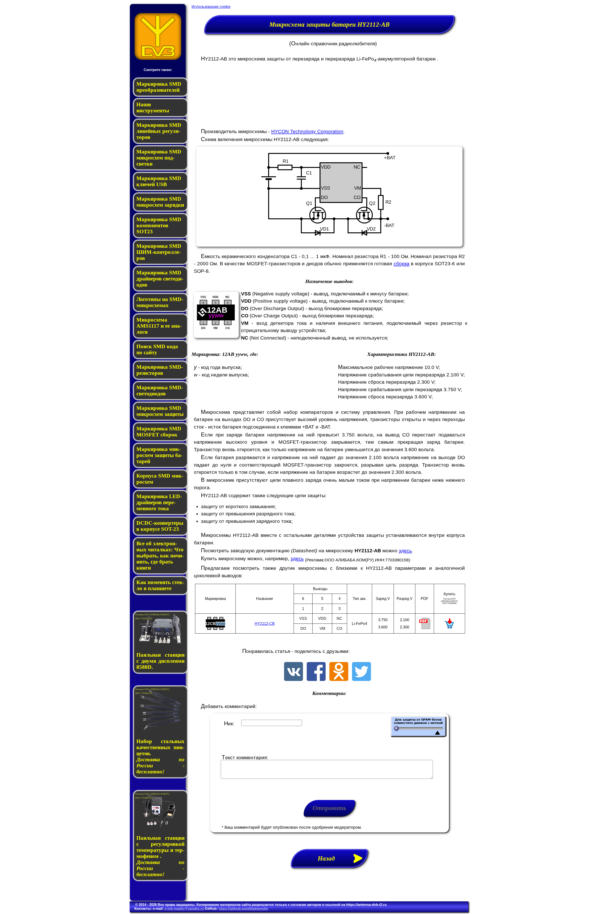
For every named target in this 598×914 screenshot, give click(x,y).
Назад (329, 858)
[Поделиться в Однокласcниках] (338, 679)
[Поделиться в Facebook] (316, 679)
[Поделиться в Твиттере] (361, 679)
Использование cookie (211, 7)
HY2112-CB (265, 624)
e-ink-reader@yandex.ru (184, 908)
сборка (401, 263)
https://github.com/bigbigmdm (243, 908)
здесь (405, 550)
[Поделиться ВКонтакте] (293, 679)
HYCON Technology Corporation (307, 131)
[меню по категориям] (158, 58)
